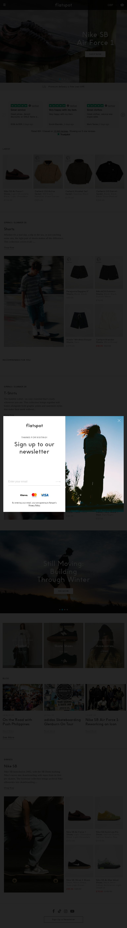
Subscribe (56, 481)
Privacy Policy (34, 505)
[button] (119, 420)
